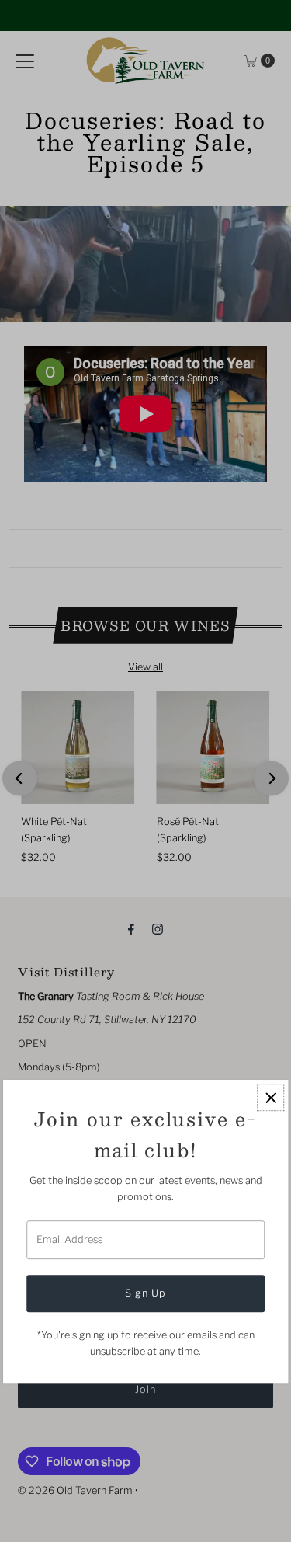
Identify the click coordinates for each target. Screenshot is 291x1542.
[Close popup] (270, 1098)
